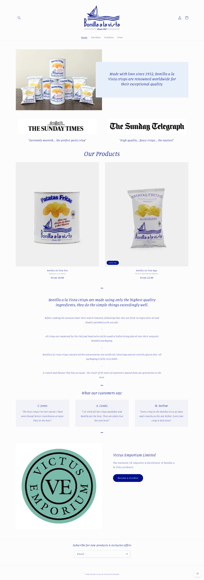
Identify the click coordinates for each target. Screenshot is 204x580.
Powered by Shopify (111, 574)
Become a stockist (128, 478)
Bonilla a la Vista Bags (146, 270)
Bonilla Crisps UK (97, 574)
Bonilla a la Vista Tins (57, 270)
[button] (19, 17)
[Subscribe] (126, 554)
